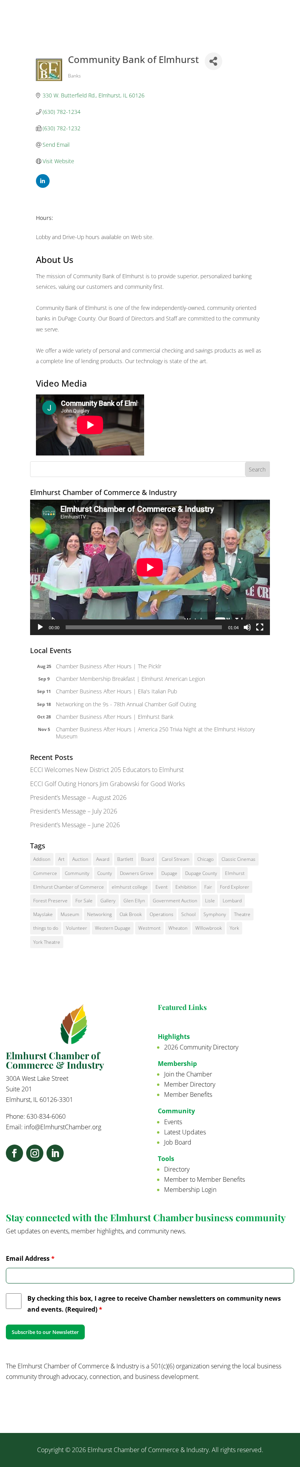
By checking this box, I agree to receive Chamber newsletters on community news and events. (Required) (154, 1303)
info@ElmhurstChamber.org (62, 1127)
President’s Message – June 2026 (75, 825)
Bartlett (125, 859)
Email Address (30, 1258)
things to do (45, 928)
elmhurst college (130, 887)
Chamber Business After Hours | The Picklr (108, 666)
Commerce (45, 873)
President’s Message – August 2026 (78, 797)
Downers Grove (137, 873)
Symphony (215, 914)
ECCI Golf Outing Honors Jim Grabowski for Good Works (107, 783)
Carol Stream (175, 859)
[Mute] (247, 627)
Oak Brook (131, 914)
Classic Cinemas (238, 859)
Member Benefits (188, 1094)
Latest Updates (185, 1132)
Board (147, 859)
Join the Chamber (188, 1074)
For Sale (84, 900)
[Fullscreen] (260, 627)
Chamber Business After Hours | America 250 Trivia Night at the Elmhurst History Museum (155, 732)
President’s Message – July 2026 (73, 811)
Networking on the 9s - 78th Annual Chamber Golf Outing (126, 704)
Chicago (205, 859)
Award (102, 859)
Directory (176, 1169)
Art (61, 859)
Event (161, 887)
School (188, 914)
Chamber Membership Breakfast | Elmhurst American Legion (130, 678)
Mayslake (43, 914)
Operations (161, 914)
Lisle (210, 900)
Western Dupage (112, 928)
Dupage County (201, 873)
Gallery (108, 900)
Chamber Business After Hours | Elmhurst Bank (114, 716)
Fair (208, 887)
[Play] (40, 627)
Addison (41, 859)
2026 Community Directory (201, 1047)
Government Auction (175, 900)
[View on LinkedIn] (43, 185)
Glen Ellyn (134, 900)
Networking (99, 914)
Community (77, 873)
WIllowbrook (208, 928)
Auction (80, 859)
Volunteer (76, 928)
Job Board (177, 1142)
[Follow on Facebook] (14, 1153)
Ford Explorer (234, 887)
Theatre (242, 914)
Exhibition (185, 887)
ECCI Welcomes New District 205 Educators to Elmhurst (107, 769)
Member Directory (189, 1084)
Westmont (149, 928)
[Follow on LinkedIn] (55, 1153)
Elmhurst (235, 873)
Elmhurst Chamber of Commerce (68, 887)
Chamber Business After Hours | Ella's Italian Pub (116, 691)
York (234, 928)
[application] (150, 567)
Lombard (232, 900)
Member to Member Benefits (204, 1179)
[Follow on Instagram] (34, 1153)
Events (173, 1122)
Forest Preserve (50, 900)
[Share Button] (213, 61)
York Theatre (46, 942)
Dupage (169, 873)
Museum (70, 914)
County (104, 873)
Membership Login (190, 1189)
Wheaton (178, 928)
